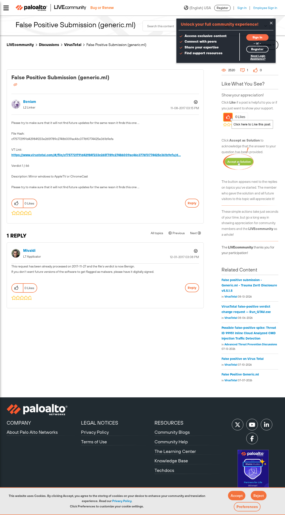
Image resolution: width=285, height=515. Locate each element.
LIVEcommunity (20, 45)
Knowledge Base (171, 460)
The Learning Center (175, 451)
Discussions (49, 45)
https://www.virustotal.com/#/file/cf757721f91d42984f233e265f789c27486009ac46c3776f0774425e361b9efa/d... (96, 155)
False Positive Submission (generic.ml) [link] (116, 45)
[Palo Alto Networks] (43, 409)
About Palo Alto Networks (32, 432)
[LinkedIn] (266, 424)
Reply (192, 203)
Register (222, 8)
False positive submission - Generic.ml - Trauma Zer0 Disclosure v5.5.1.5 (249, 285)
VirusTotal (72, 45)
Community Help (171, 441)
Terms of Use (94, 441)
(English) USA (200, 8)
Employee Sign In (265, 8)
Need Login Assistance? (257, 57)
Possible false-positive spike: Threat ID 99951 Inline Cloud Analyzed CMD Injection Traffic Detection (249, 333)
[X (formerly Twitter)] (237, 424)
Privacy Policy (121, 501)
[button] (236, 495)
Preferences (247, 507)
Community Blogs (172, 432)
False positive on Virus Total (243, 359)
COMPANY (19, 423)
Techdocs (164, 470)
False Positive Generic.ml (240, 374)
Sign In (242, 8)
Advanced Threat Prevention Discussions (250, 344)
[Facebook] (252, 438)
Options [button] (195, 102)
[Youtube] (252, 424)
